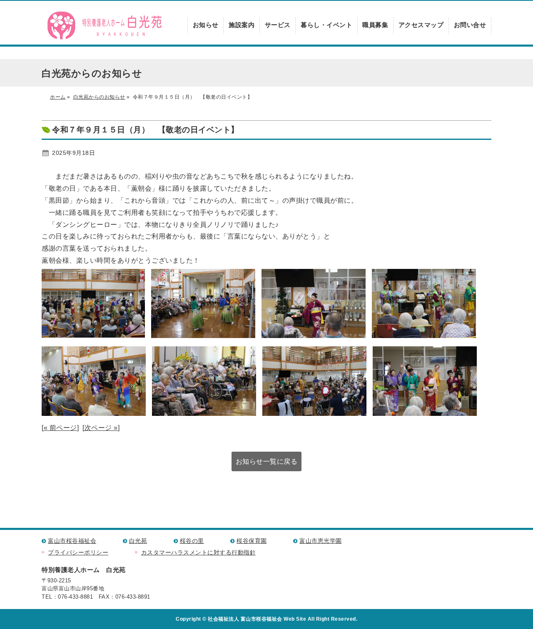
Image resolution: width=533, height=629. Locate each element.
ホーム (58, 97)
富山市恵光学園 (320, 541)
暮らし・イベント (326, 24)
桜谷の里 (192, 541)
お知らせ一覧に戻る (267, 461)
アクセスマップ (421, 24)
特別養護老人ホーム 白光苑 (104, 25)
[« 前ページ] (60, 427)
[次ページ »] (101, 427)
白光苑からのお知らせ (99, 97)
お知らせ (206, 24)
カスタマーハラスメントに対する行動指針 (198, 552)
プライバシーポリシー (78, 552)
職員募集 (375, 24)
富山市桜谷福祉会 (72, 541)
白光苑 (138, 541)
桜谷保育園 (252, 541)
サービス (278, 24)
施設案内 (241, 24)
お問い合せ (470, 24)
